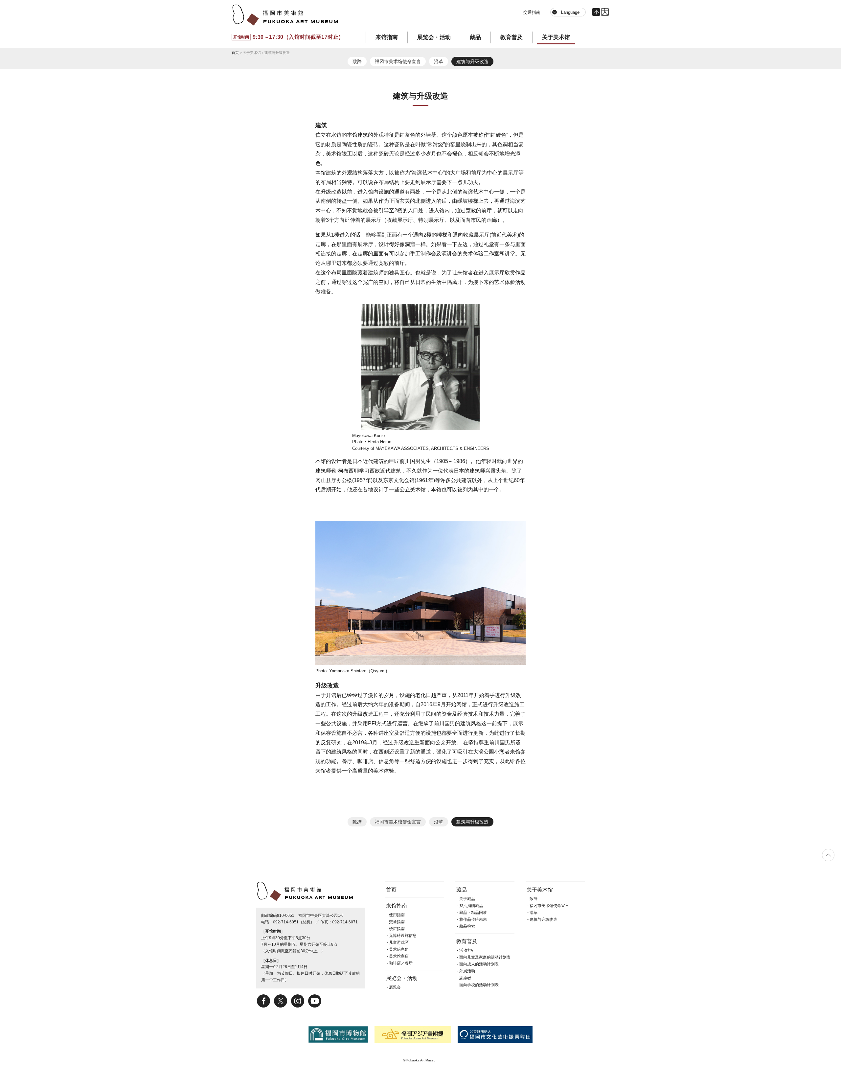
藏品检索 (467, 926)
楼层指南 (397, 928)
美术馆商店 (399, 956)
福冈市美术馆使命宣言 (398, 61)
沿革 (438, 61)
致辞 (357, 61)
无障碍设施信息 (403, 935)
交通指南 (531, 12)
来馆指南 (386, 37)
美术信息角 (399, 949)
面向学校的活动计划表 (479, 985)
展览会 (395, 987)
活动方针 (467, 950)
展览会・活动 (434, 37)
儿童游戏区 (399, 942)
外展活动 (467, 971)
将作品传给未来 (473, 919)
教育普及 (511, 37)
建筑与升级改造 (472, 61)
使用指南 (397, 915)
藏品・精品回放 (473, 912)
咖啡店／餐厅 (401, 963)
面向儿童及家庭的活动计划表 (485, 957)
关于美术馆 (556, 37)
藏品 (475, 37)
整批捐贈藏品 (471, 905)
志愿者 (465, 978)
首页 (235, 53)
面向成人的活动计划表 (479, 964)
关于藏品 (467, 898)
